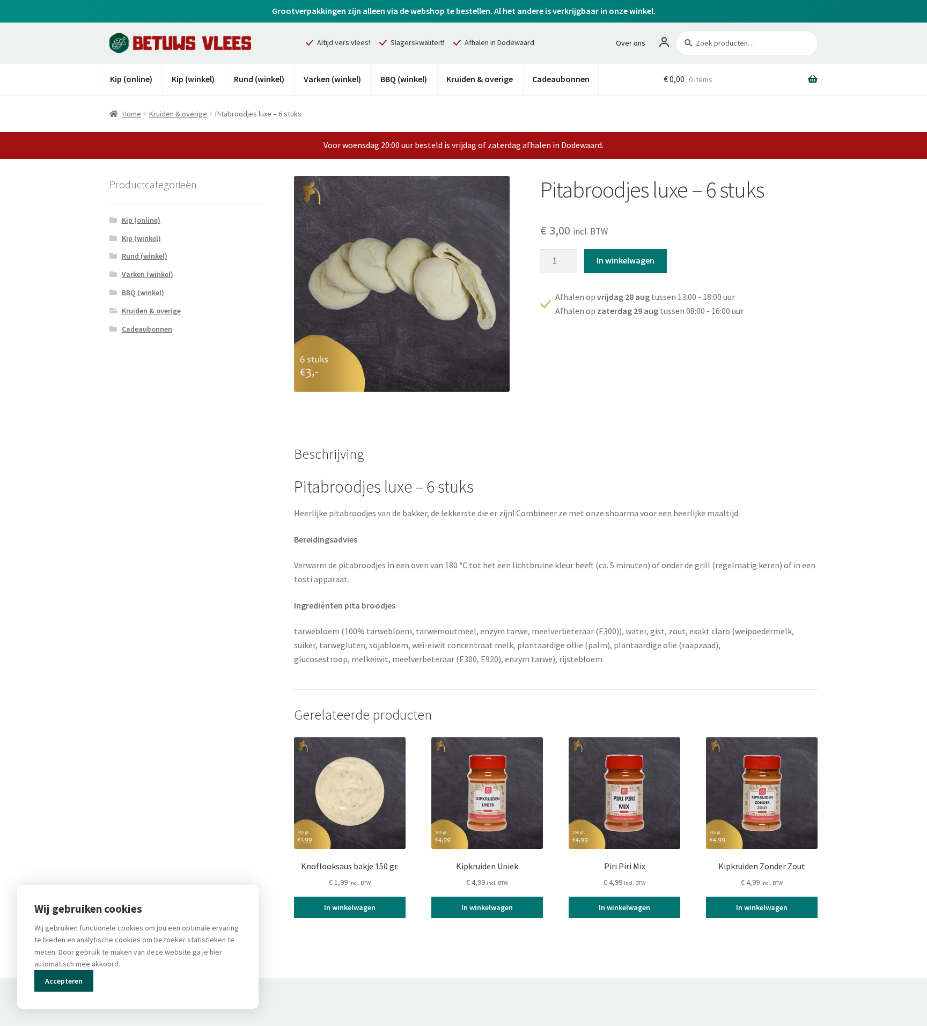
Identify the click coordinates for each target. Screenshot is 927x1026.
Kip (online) (131, 79)
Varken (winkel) (332, 79)
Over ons (630, 43)
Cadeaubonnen (561, 79)
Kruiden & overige (479, 79)
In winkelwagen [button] (350, 907)
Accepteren (64, 981)
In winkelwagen (625, 260)
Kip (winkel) (193, 79)
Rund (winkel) (259, 79)
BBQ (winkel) (403, 79)
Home (131, 114)
